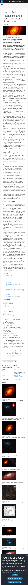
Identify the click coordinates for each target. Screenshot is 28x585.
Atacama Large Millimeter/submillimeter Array (18, 377)
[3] (11, 137)
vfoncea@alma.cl (10, 315)
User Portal (18, 1)
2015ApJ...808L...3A (18, 379)
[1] (21, 59)
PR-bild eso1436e (6, 467)
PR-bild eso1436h (6, 519)
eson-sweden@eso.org (11, 333)
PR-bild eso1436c (6, 436)
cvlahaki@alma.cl (10, 307)
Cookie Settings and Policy (15, 582)
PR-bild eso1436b (6, 417)
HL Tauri (15, 369)
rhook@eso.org (9, 325)
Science (13, 1)
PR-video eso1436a (6, 535)
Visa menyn (5, 5)
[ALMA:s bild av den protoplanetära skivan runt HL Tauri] (14, 30)
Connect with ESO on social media (10, 335)
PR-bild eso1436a (6, 399)
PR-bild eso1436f (5, 481)
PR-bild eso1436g (6, 501)
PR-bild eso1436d (6, 453)
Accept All (15, 574)
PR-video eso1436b (6, 547)
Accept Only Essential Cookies (15, 578)
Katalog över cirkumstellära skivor (13, 296)
